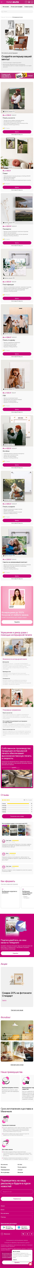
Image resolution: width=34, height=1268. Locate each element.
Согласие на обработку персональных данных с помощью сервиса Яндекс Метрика (16, 1245)
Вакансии (20, 1172)
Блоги (2, 1209)
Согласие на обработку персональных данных (17, 1242)
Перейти (17, 622)
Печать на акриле (9, 506)
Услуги (3, 1206)
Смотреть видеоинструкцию (9, 884)
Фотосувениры (5, 1172)
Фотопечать (4, 1164)
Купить (17, 131)
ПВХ (4, 395)
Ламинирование (5, 1169)
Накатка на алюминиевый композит (15, 562)
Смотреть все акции (17, 1010)
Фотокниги (6, 6)
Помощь (3, 1217)
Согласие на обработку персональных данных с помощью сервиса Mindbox (16, 1249)
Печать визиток (22, 1167)
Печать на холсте (9, 118)
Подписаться (17, 1198)
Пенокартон (7, 229)
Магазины (3, 1167)
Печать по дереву (9, 340)
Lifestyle (20, 1169)
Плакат (5, 173)
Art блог (20, 1164)
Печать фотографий (16, 6)
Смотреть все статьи (17, 1064)
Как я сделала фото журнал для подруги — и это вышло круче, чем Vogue (15, 1059)
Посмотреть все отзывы (17, 816)
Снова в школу (28, 6)
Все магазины (5, 1213)
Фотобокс (6, 451)
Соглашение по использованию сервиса (17, 1240)
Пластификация (8, 284)
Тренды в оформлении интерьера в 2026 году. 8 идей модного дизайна (15, 1037)
